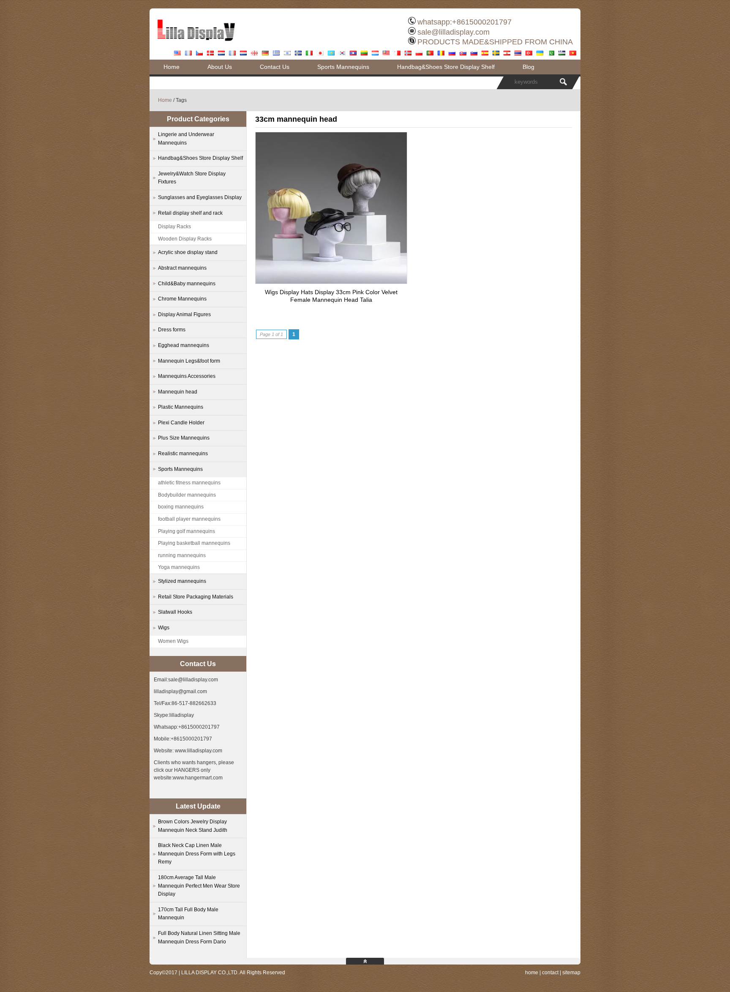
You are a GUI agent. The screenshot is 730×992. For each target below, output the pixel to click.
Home (171, 66)
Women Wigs (173, 641)
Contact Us (274, 66)
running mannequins (182, 555)
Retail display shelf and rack (190, 213)
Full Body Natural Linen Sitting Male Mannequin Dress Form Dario (199, 937)
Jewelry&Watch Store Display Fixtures (192, 178)
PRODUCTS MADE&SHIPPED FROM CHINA (495, 42)
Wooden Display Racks (185, 239)
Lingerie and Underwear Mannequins (186, 138)
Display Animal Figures (184, 314)
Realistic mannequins (183, 453)
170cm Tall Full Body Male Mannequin (188, 914)
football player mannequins (189, 519)
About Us (219, 66)
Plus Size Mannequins (184, 438)
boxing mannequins (181, 507)
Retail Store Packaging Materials (195, 597)
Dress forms (171, 330)
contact (550, 973)
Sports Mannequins (343, 66)
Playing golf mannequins (186, 531)
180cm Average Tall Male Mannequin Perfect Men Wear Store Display (199, 885)
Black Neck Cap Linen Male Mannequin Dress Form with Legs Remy (196, 853)
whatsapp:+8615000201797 (464, 22)
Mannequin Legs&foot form (189, 361)
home (531, 973)
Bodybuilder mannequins (187, 495)
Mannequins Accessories (186, 376)
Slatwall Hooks (175, 612)
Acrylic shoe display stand (188, 252)
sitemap (571, 973)
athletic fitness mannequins (189, 483)
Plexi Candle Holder (181, 423)
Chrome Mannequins (182, 299)
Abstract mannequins (182, 268)
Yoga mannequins (179, 567)
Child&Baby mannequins (186, 284)
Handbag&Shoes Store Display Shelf (446, 66)
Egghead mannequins (183, 345)
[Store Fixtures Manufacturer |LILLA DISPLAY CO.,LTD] (196, 44)
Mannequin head (177, 392)
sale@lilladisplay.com (453, 32)
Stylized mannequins (182, 581)
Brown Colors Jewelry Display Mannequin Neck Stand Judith (192, 826)
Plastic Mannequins (180, 407)
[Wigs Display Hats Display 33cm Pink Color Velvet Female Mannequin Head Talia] (331, 281)
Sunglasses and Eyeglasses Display (200, 197)
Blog (528, 66)
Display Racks (174, 227)
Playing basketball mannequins (194, 543)
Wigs (163, 628)
